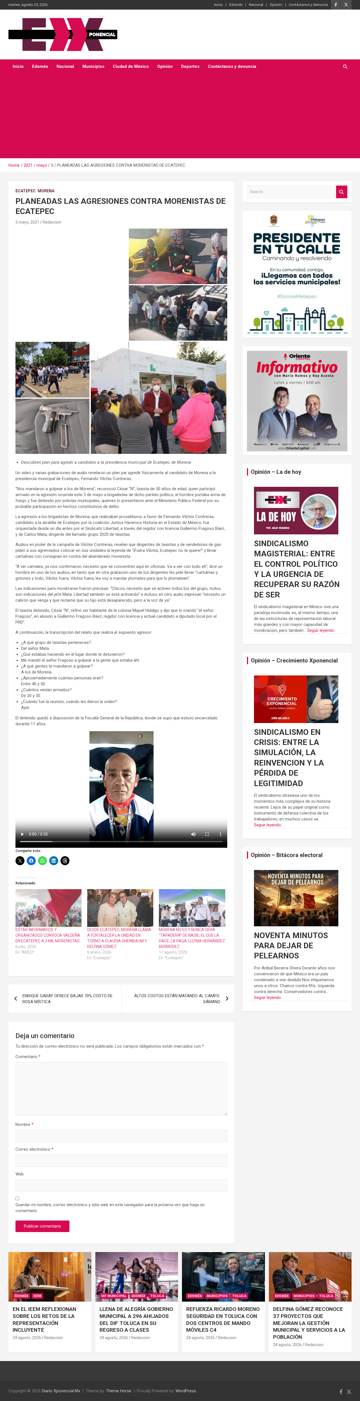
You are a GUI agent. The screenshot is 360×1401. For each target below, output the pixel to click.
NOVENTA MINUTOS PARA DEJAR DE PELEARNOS (291, 946)
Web (19, 1174)
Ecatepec (25, 191)
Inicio (218, 5)
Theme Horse (118, 1390)
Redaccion (52, 222)
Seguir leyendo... (322, 630)
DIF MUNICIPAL (114, 1296)
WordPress (186, 1390)
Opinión (276, 5)
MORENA (46, 191)
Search (341, 192)
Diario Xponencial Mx (61, 1390)
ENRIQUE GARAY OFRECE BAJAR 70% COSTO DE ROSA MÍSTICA (67, 998)
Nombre (24, 1124)
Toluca (157, 1296)
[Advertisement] (180, 116)
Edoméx (235, 5)
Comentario (27, 1056)
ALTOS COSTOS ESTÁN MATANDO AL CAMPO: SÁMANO (177, 998)
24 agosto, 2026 (27, 1337)
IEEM (37, 1296)
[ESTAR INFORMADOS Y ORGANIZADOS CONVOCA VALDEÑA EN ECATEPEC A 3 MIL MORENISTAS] (48, 908)
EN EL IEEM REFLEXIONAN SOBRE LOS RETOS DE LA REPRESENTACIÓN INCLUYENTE (44, 1319)
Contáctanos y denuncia (308, 5)
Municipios (93, 66)
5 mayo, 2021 (27, 222)
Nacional (256, 5)
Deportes (190, 66)
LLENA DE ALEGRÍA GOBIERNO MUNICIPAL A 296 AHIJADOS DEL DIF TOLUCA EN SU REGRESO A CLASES (136, 1319)
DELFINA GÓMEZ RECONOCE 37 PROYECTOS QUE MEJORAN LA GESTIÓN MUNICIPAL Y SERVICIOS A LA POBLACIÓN (309, 1323)
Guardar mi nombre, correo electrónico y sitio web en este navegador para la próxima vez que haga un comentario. (109, 1207)
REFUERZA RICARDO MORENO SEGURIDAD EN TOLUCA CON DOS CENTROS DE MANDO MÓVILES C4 (223, 1319)
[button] (178, 256)
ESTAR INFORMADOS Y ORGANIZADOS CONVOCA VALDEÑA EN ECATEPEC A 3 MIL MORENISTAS (47, 935)
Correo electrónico (34, 1149)
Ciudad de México (131, 66)
